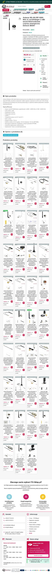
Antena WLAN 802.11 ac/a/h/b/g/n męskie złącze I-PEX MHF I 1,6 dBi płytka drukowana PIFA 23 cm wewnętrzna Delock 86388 (32, 429)
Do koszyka (12, 169)
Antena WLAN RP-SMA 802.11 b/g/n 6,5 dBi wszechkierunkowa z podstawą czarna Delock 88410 (20, 394)
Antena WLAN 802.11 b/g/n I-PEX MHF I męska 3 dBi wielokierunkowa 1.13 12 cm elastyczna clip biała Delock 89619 (44, 161)
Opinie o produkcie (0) (13, 132)
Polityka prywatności (34, 526)
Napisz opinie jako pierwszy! (33, 90)
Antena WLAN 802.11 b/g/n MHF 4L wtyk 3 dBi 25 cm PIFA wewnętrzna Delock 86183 (44, 361)
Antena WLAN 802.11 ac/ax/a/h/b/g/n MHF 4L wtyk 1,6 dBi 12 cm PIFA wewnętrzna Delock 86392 (8, 461)
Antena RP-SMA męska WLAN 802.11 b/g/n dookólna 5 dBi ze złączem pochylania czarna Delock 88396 (32, 327)
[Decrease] (28, 65)
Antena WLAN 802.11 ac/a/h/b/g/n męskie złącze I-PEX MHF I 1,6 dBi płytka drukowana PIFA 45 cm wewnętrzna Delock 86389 (20, 162)
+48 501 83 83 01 (9, 520)
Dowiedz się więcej (38, 555)
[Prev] (4, 147)
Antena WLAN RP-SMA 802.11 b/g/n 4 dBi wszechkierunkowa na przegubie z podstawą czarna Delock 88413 (32, 262)
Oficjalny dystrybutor (45, 86)
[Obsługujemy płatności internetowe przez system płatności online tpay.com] (35, 570)
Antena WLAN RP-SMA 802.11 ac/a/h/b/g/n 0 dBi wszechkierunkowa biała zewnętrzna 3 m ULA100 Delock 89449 (32, 361)
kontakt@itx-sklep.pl (10, 525)
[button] (5, 10)
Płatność (45, 82)
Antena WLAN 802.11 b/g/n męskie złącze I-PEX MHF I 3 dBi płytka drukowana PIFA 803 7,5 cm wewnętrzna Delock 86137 (8, 361)
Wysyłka (45, 55)
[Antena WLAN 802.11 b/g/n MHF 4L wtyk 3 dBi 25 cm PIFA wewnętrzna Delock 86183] (44, 347)
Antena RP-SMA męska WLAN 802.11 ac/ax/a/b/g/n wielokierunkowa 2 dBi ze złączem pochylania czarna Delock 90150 (8, 228)
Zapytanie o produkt (29, 72)
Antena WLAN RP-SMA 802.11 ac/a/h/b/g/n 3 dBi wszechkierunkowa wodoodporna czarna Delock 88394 (43, 228)
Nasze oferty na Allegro (34, 524)
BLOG (30, 533)
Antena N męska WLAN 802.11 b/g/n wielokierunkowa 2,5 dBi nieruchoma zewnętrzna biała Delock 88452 (44, 294)
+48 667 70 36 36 (9, 518)
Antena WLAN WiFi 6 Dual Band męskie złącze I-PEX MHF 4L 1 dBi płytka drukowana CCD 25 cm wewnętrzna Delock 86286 (44, 262)
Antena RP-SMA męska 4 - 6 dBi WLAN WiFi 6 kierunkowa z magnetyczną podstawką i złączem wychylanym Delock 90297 (32, 462)
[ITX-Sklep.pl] (8, 7)
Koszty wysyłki (32, 522)
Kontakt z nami (32, 529)
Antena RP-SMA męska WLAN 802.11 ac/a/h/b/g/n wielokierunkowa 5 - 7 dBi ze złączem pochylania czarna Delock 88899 (20, 462)
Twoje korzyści (45, 78)
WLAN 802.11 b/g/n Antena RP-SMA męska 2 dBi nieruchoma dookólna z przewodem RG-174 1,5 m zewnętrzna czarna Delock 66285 (20, 262)
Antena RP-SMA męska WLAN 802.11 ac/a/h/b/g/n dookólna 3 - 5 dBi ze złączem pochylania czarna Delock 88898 (44, 428)
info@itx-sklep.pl (9, 527)
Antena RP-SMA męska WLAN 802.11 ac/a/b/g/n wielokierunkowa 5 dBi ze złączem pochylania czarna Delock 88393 (20, 195)
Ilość (25, 64)
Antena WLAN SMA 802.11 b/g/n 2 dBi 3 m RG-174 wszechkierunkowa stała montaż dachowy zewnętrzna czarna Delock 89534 (44, 328)
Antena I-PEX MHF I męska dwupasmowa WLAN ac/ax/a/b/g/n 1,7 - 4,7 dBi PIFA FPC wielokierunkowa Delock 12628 (8, 195)
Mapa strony (32, 531)
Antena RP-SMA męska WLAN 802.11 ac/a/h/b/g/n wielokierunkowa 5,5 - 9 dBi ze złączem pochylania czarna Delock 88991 (8, 162)
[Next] (12, 147)
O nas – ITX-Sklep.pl (34, 518)
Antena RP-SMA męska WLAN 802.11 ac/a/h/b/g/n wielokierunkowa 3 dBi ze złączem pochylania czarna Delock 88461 (20, 428)
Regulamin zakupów (34, 520)
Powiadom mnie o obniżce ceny (30, 60)
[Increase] (34, 65)
